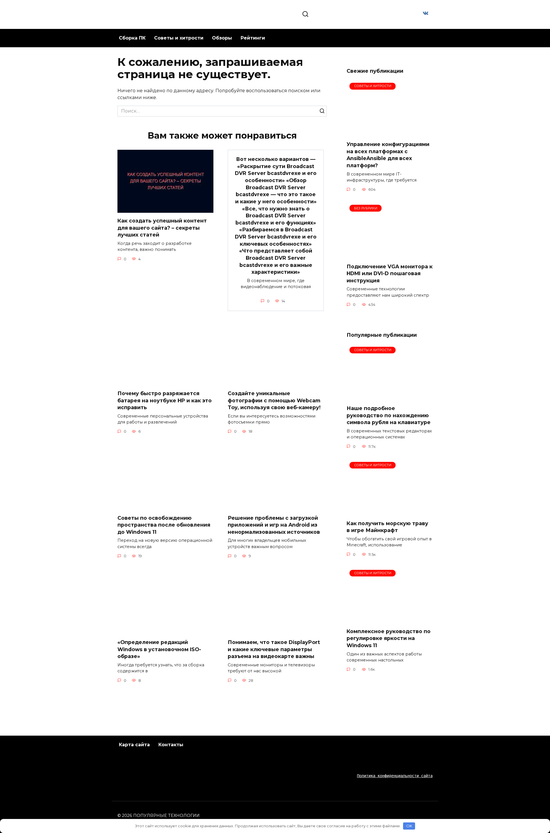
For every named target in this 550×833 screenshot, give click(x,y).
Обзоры (222, 38)
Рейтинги (253, 38)
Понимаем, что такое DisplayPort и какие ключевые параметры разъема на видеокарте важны (274, 649)
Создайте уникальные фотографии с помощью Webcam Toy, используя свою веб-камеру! (274, 400)
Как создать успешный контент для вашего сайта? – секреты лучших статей (162, 228)
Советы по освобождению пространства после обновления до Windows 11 (163, 525)
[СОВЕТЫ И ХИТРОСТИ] (390, 132)
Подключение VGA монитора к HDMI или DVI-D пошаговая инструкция (390, 273)
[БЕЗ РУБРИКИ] (390, 254)
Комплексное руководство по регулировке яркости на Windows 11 (389, 638)
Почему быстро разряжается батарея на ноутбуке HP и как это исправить (164, 400)
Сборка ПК (132, 38)
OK (409, 826)
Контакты (170, 744)
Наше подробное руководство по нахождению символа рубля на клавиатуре (389, 415)
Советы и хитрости (178, 38)
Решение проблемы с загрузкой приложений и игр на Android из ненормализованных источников (274, 525)
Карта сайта (134, 744)
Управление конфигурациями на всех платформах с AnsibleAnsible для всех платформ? (388, 154)
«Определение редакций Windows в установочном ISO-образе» (159, 649)
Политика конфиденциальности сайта (395, 775)
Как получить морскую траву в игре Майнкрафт (387, 526)
